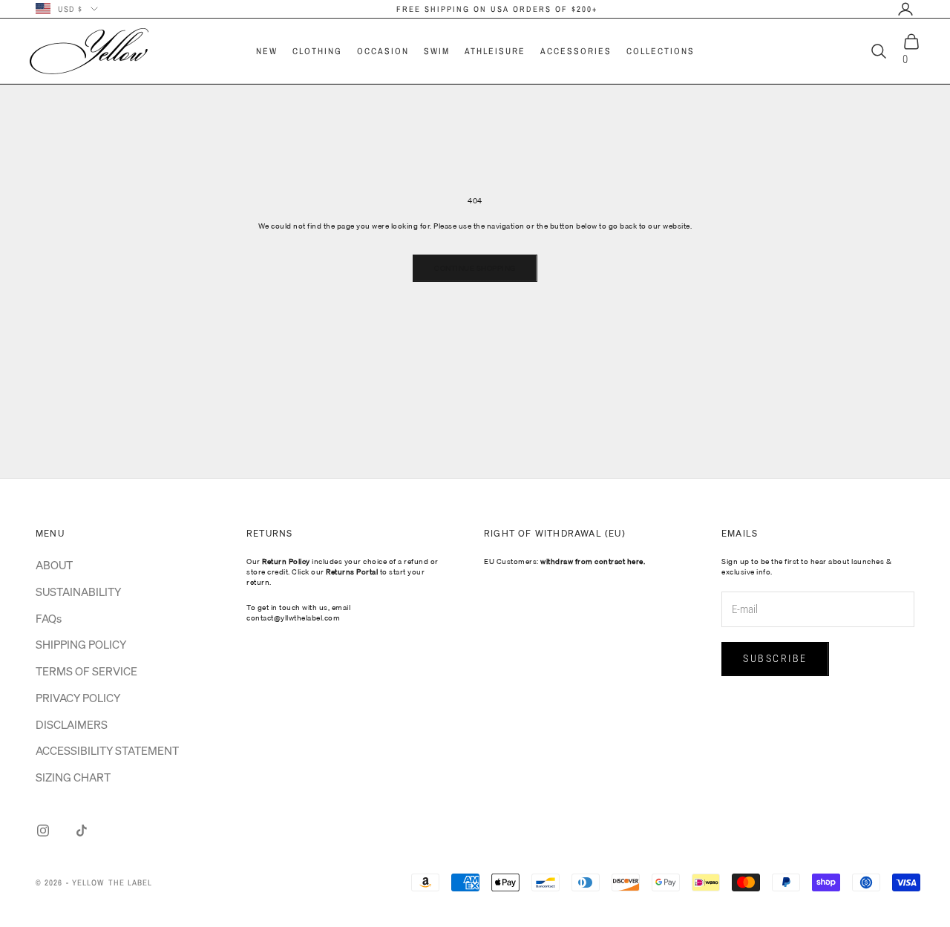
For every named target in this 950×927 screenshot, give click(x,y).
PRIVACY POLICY (78, 698)
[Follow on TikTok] (81, 830)
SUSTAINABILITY (78, 591)
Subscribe (775, 658)
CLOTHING (317, 51)
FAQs (49, 618)
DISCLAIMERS (72, 724)
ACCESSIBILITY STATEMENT (107, 750)
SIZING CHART (73, 777)
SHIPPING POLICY (81, 644)
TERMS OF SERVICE (86, 671)
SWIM (437, 51)
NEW (267, 51)
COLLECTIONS (660, 51)
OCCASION (383, 51)
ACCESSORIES (576, 51)
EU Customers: (564, 561)
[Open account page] (905, 9)
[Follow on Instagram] (43, 830)
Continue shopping (475, 268)
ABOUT (54, 565)
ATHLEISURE (495, 51)
